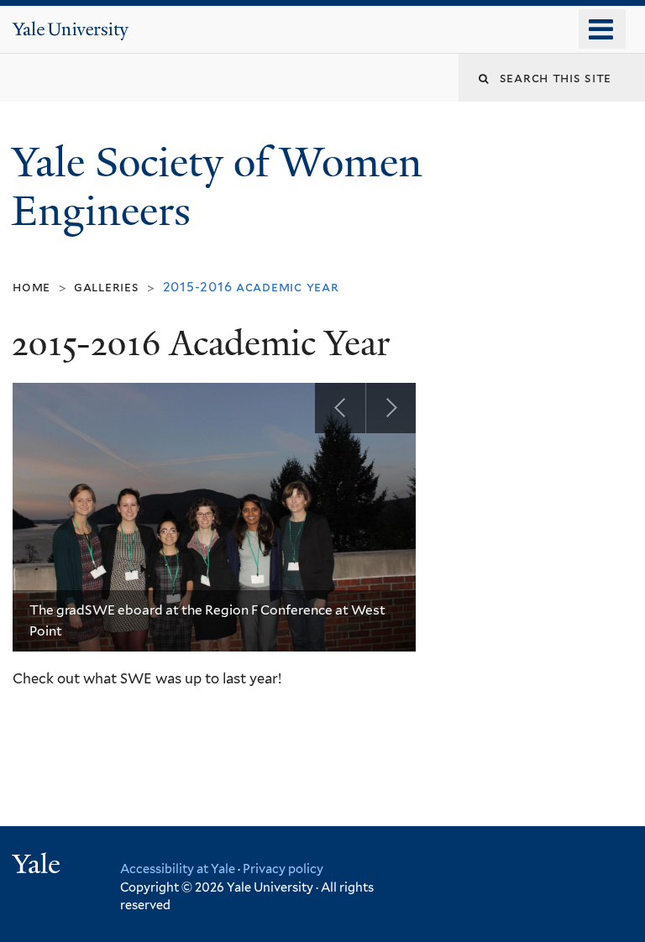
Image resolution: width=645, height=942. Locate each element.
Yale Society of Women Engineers (217, 187)
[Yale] (39, 866)
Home (31, 287)
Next (390, 408)
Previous (340, 408)
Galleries (106, 287)
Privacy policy (283, 868)
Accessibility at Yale (177, 868)
